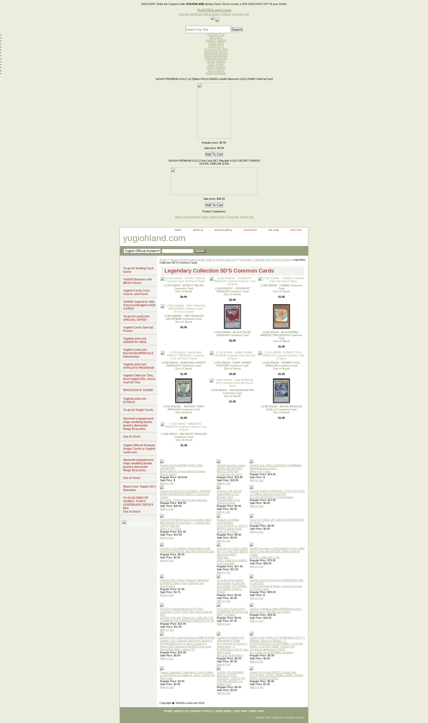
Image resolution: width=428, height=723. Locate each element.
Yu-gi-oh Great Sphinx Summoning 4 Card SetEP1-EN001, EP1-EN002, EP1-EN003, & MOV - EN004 (232, 586)
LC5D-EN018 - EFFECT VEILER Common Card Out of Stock (184, 288)
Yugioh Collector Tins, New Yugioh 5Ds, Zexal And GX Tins (139, 379)
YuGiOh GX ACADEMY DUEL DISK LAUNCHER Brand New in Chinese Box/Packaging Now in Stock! (183, 470)
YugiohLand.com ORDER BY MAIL (135, 340)
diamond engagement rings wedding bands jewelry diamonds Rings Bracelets (138, 424)
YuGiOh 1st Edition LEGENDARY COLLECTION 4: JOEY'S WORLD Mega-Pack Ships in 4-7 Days (232, 525)
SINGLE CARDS (216, 40)
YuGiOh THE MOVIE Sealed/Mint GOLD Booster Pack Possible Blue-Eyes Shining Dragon (229, 497)
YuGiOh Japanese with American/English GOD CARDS (139, 305)
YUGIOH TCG (216, 34)
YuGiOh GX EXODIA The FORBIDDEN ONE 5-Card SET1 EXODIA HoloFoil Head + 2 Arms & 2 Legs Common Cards (276, 585)
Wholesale (196, 14)
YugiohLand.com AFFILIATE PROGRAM (138, 366)
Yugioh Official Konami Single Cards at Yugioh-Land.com (203, 259)
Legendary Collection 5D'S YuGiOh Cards (265, 259)
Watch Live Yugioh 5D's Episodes (139, 488)
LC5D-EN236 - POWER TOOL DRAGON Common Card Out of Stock (281, 365)
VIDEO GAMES (216, 67)
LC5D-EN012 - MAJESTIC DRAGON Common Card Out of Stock (184, 436)
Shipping (226, 14)
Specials (184, 14)
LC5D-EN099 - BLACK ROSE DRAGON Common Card (232, 334)
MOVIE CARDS (216, 61)
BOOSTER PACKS (216, 52)
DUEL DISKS (216, 64)
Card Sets (233, 216)
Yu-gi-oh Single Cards (138, 410)
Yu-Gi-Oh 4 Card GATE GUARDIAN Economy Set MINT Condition (232, 611)
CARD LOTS (216, 46)
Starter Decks (217, 216)
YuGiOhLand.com (214, 10)
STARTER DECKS (216, 58)
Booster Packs (200, 216)
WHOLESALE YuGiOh (138, 390)
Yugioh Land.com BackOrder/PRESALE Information (138, 353)
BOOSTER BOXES (216, 55)
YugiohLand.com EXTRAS (134, 400)
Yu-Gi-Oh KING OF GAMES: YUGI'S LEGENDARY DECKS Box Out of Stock (138, 504)
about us (198, 229)
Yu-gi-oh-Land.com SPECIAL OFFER (136, 318)
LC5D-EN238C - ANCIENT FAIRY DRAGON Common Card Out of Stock (184, 409)
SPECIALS (216, 37)
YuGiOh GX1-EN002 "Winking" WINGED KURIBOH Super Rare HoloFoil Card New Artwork (184, 583)
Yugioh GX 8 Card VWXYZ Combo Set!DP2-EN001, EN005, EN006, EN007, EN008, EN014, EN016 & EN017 (276, 675)
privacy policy (223, 229)
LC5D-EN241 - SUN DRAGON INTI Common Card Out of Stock (232, 393)
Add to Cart (167, 483)
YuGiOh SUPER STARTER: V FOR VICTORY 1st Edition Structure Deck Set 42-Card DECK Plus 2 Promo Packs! (277, 494)
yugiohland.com (154, 238)
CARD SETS (216, 43)
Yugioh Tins (247, 216)
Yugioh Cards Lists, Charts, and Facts (136, 292)
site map (273, 229)
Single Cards (182, 216)
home (178, 229)
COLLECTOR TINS (216, 49)
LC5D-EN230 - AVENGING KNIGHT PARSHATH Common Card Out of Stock (183, 365)
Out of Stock (131, 436)
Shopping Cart (240, 14)
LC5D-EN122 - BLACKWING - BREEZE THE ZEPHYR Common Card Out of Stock (281, 337)
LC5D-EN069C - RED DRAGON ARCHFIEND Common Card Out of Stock (184, 318)
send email (250, 229)
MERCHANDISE (216, 73)
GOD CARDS (216, 70)
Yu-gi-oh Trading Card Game (138, 270)
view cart (295, 229)
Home (163, 259)
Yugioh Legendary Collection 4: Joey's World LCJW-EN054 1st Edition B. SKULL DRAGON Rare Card (187, 675)
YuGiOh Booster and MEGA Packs (137, 281)
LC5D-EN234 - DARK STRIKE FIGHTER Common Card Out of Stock (232, 365)
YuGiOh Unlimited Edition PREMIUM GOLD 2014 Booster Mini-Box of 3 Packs (275, 610)
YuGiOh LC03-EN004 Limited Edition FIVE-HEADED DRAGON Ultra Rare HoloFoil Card (187, 550)
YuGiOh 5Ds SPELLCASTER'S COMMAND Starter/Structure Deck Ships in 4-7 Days (276, 468)
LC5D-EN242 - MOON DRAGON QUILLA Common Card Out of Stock (281, 409)
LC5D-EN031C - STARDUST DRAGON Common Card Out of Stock (232, 291)
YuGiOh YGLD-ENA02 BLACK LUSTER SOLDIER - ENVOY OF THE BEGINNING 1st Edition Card (231, 678)
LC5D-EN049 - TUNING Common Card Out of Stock (281, 288)
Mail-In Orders (211, 14)
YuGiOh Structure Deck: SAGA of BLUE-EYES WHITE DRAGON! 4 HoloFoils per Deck (231, 470)
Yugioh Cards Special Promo (138, 329)
